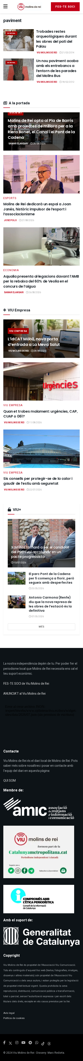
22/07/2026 (35, 489)
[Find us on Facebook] (4, 1042)
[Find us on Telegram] (30, 1042)
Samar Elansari (18, 143)
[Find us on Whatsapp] (36, 1042)
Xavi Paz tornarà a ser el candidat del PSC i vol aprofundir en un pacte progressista (40, 552)
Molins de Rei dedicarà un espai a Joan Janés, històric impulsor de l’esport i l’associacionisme (37, 209)
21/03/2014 (68, 52)
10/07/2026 (19, 562)
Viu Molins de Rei (47, 52)
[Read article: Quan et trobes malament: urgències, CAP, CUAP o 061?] (41, 381)
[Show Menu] (5, 6)
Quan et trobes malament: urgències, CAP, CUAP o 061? (40, 414)
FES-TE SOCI (65, 6)
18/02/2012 (68, 82)
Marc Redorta (56, 1053)
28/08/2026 (39, 143)
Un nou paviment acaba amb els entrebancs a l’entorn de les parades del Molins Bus (57, 68)
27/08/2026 (27, 220)
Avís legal (9, 1013)
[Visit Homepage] (29, 6)
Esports (9, 198)
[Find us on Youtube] (23, 1042)
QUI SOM (9, 780)
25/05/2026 (37, 588)
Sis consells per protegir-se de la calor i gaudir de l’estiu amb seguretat (37, 481)
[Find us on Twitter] (10, 1042)
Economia (11, 270)
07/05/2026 (37, 616)
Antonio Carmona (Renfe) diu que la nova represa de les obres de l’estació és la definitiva (50, 604)
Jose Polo (10, 220)
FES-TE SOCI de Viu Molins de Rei (26, 683)
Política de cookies (14, 1018)
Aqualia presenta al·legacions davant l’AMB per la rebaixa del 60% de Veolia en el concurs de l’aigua (41, 281)
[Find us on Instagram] (16, 1042)
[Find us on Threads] (49, 1043)
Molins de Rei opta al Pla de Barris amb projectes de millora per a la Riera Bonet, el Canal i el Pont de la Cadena (41, 129)
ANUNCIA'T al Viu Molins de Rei (24, 693)
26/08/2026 (34, 292)
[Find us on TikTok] (42, 1043)
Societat (15, 113)
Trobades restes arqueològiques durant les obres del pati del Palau (56, 39)
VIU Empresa (18, 331)
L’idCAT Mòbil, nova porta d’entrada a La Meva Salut (34, 341)
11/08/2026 (35, 422)
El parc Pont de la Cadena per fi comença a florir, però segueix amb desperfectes (51, 578)
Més (41, 627)
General (11, 33)
